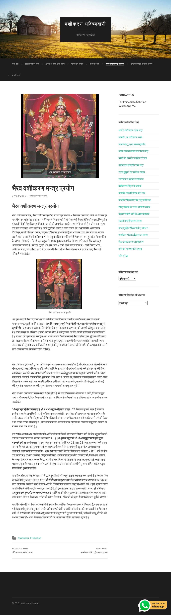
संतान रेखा (94, 64)
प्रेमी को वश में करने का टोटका (133, 158)
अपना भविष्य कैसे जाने (55, 64)
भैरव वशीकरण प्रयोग (115, 64)
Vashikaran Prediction (29, 538)
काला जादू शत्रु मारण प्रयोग (132, 144)
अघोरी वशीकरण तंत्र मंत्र (131, 130)
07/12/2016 (19, 195)
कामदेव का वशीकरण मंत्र (130, 137)
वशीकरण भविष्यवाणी (85, 24)
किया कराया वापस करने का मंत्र (133, 151)
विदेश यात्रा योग (32, 64)
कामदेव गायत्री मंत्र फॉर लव (132, 192)
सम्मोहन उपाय (77, 64)
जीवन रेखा (123, 255)
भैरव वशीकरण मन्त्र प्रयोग (131, 241)
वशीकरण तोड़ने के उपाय (130, 185)
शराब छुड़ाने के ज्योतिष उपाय (132, 172)
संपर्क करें (16, 75)
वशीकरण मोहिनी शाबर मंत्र (131, 165)
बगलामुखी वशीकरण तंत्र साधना (133, 227)
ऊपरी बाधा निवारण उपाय (130, 220)
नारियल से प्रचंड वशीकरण (131, 179)
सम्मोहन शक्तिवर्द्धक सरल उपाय (94, 550)
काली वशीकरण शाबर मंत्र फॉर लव (135, 199)
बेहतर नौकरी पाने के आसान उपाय (134, 214)
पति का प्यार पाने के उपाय (141, 64)
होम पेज (15, 64)
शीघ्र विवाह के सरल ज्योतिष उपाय (134, 207)
